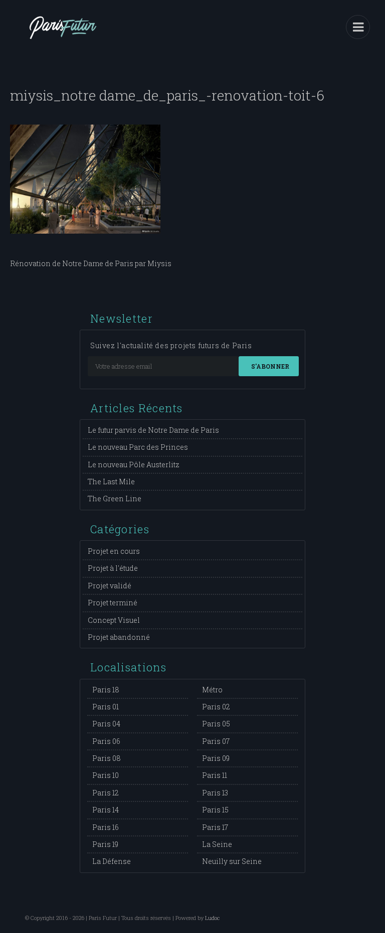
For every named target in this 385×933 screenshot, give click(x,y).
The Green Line (114, 498)
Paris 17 (215, 827)
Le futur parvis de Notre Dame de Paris (153, 430)
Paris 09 (216, 758)
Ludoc (212, 917)
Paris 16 (105, 827)
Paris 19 (105, 844)
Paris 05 (216, 723)
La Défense (111, 861)
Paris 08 (106, 758)
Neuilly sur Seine (232, 861)
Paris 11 (214, 775)
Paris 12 (105, 792)
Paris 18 (105, 689)
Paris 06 (106, 741)
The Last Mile (111, 481)
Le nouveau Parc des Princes (138, 447)
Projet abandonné (119, 637)
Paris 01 (105, 706)
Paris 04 (106, 723)
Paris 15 (215, 809)
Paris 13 (215, 792)
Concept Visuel (114, 620)
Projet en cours (114, 551)
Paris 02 (216, 706)
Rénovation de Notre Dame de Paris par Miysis (90, 263)
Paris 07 (216, 741)
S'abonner (270, 366)
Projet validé (109, 585)
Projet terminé (112, 602)
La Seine (217, 844)
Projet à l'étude (113, 568)
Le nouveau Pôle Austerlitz (133, 464)
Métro (212, 689)
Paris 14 (105, 809)
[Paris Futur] (62, 35)
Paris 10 (105, 775)
